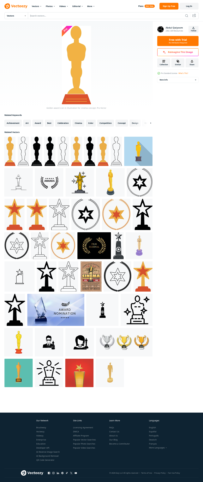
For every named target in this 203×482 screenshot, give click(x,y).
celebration (63, 123)
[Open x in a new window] (71, 473)
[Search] (186, 15)
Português (154, 435)
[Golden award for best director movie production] (138, 151)
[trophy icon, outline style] (49, 373)
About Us (113, 435)
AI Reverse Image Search (48, 452)
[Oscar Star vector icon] (19, 276)
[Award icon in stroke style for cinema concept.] (23, 151)
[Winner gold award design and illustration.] (124, 342)
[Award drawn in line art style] (18, 182)
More (89, 6)
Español (152, 431)
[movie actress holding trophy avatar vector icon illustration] (80, 342)
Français (153, 443)
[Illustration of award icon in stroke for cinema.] (59, 214)
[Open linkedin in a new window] (58, 473)
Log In (189, 6)
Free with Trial (178, 41)
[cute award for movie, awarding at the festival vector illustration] (139, 245)
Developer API (42, 447)
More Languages (157, 448)
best (49, 123)
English (152, 427)
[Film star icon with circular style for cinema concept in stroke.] (16, 245)
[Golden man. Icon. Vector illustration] (18, 373)
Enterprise (41, 439)
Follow (193, 31)
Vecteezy (40, 431)
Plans (140, 6)
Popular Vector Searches (84, 439)
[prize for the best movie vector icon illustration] (102, 310)
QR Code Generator (45, 460)
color (90, 123)
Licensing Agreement (83, 427)
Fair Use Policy (174, 473)
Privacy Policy (160, 473)
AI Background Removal (47, 456)
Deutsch (153, 439)
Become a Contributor (119, 443)
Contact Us (114, 431)
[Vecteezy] (15, 6)
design (135, 123)
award (38, 123)
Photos (49, 6)
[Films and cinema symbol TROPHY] (79, 373)
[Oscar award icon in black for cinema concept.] (36, 151)
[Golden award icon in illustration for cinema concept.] (9, 151)
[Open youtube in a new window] (76, 473)
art (27, 123)
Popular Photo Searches (84, 443)
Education (41, 443)
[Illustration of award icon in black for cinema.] (142, 214)
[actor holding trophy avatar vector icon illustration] (49, 342)
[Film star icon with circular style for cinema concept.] (139, 182)
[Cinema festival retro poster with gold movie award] (91, 276)
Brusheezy (41, 427)
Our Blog (113, 439)
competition (105, 123)
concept (122, 123)
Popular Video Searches (84, 447)
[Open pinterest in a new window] (62, 473)
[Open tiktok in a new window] (67, 473)
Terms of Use (146, 473)
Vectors (35, 6)
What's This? (183, 73)
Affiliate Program (81, 435)
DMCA (76, 431)
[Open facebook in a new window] (49, 473)
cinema (78, 123)
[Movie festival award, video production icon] (80, 182)
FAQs (111, 427)
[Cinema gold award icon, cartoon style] (18, 342)
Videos (62, 6)
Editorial (76, 6)
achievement (13, 123)
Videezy (39, 435)
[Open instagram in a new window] (53, 473)
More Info (164, 80)
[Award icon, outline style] (136, 310)
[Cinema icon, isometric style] (110, 182)
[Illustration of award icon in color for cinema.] (14, 214)
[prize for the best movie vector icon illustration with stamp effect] (118, 245)
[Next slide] (148, 123)
